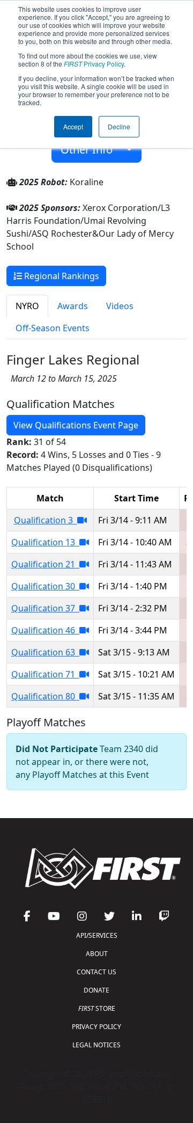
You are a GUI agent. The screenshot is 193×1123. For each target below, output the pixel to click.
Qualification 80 (45, 696)
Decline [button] (119, 126)
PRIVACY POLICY (96, 1026)
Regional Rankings (60, 276)
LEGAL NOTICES (96, 1044)
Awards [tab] (72, 306)
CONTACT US (96, 971)
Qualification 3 (45, 520)
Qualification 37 (45, 608)
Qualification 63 (45, 652)
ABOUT (97, 953)
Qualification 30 (45, 586)
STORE (96, 1008)
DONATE (96, 990)
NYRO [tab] (27, 306)
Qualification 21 (45, 564)
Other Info (91, 149)
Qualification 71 (45, 674)
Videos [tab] (119, 306)
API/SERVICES (96, 935)
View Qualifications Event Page (75, 425)
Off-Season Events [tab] (53, 328)
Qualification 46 (45, 630)
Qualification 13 (45, 542)
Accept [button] (73, 126)
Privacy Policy (94, 63)
